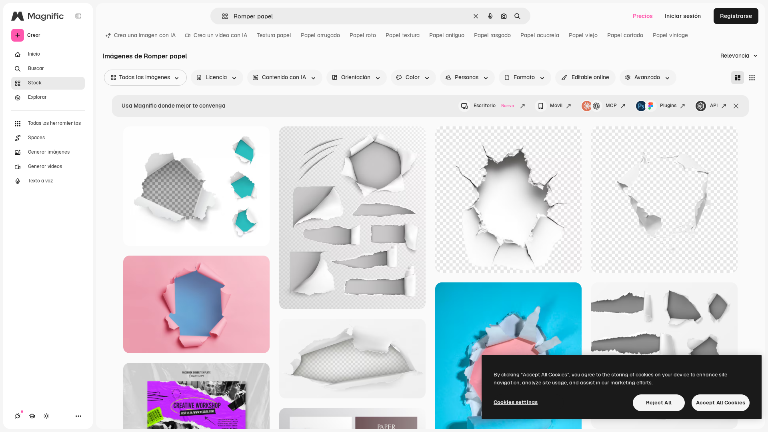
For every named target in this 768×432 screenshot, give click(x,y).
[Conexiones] (17, 416)
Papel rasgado (492, 35)
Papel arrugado (320, 35)
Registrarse (736, 16)
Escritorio (494, 105)
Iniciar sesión (683, 16)
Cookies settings (516, 402)
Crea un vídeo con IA (220, 35)
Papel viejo (583, 35)
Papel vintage (670, 35)
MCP (611, 105)
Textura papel (274, 35)
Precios (643, 16)
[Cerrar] (736, 106)
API (714, 105)
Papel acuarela (539, 35)
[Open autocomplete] (222, 16)
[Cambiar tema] (46, 416)
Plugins (668, 105)
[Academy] (32, 416)
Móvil (556, 105)
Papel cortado (625, 35)
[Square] (752, 77)
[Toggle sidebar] (78, 16)
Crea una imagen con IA (145, 35)
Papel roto (363, 35)
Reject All (659, 402)
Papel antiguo (446, 35)
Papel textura (403, 35)
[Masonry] (737, 77)
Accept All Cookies (720, 402)
